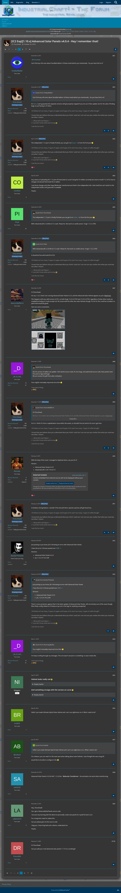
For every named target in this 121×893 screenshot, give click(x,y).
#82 (114, 87)
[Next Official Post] (108, 130)
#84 (114, 176)
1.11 (89, 31)
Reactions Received (13, 108)
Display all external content (66, 483)
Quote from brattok (41, 745)
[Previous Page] (5, 49)
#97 (114, 740)
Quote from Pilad (41, 244)
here (34, 104)
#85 (114, 207)
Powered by (60, 890)
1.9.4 (80, 31)
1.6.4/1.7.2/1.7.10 (67, 31)
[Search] (115, 2)
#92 (114, 541)
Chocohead (36, 60)
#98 (114, 772)
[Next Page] (29, 49)
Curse (74, 143)
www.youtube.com (78, 475)
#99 (114, 804)
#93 (114, 574)
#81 (114, 56)
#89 (114, 402)
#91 (114, 504)
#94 (114, 639)
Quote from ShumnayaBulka (44, 645)
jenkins (68, 29)
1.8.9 (75, 31)
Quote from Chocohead (43, 213)
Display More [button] (72, 419)
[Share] (115, 49)
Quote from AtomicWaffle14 (44, 408)
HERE (57, 548)
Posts (9, 77)
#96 (114, 708)
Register (108, 2)
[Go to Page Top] (118, 890)
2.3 (36, 31)
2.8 (50, 31)
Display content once (51, 483)
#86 (114, 238)
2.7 (46, 31)
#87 (114, 288)
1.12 (93, 31)
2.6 (43, 31)
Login (101, 2)
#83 (114, 139)
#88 (114, 361)
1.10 (84, 31)
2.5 (40, 31)
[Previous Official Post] (104, 130)
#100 (113, 841)
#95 (114, 675)
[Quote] (113, 79)
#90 (114, 456)
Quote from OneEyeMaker (44, 93)
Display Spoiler (39, 684)
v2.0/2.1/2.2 (30, 31)
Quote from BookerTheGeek (44, 580)
